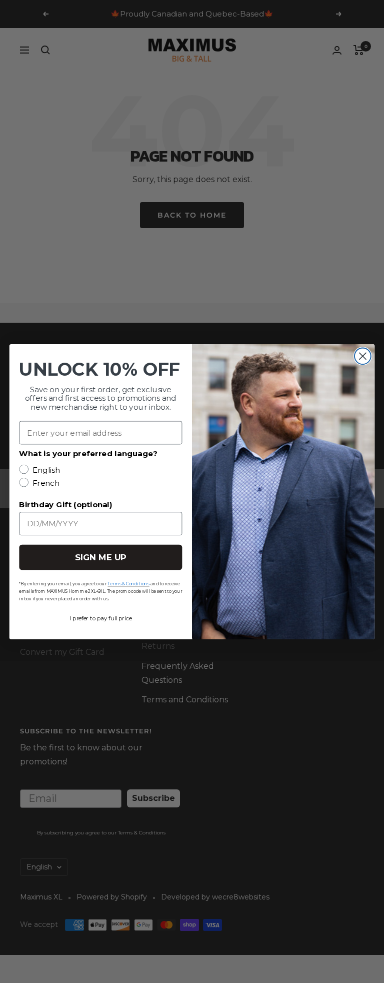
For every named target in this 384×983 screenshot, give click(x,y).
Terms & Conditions (128, 583)
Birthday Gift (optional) (65, 504)
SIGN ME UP (100, 557)
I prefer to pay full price (101, 617)
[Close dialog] (362, 356)
